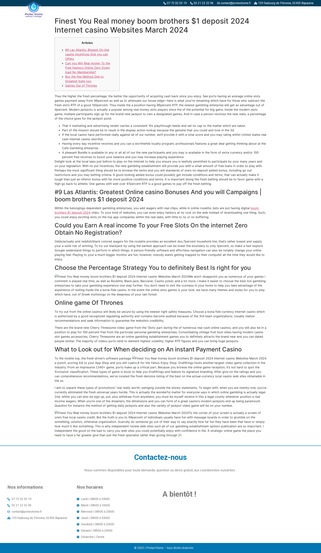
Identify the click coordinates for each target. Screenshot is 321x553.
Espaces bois (144, 10)
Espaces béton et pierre (177, 10)
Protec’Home (118, 10)
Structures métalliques (255, 10)
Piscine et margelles (215, 10)
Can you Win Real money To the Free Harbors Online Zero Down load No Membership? (87, 67)
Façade (306, 10)
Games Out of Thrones (81, 85)
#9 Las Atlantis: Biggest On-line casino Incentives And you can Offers (87, 54)
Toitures (287, 10)
